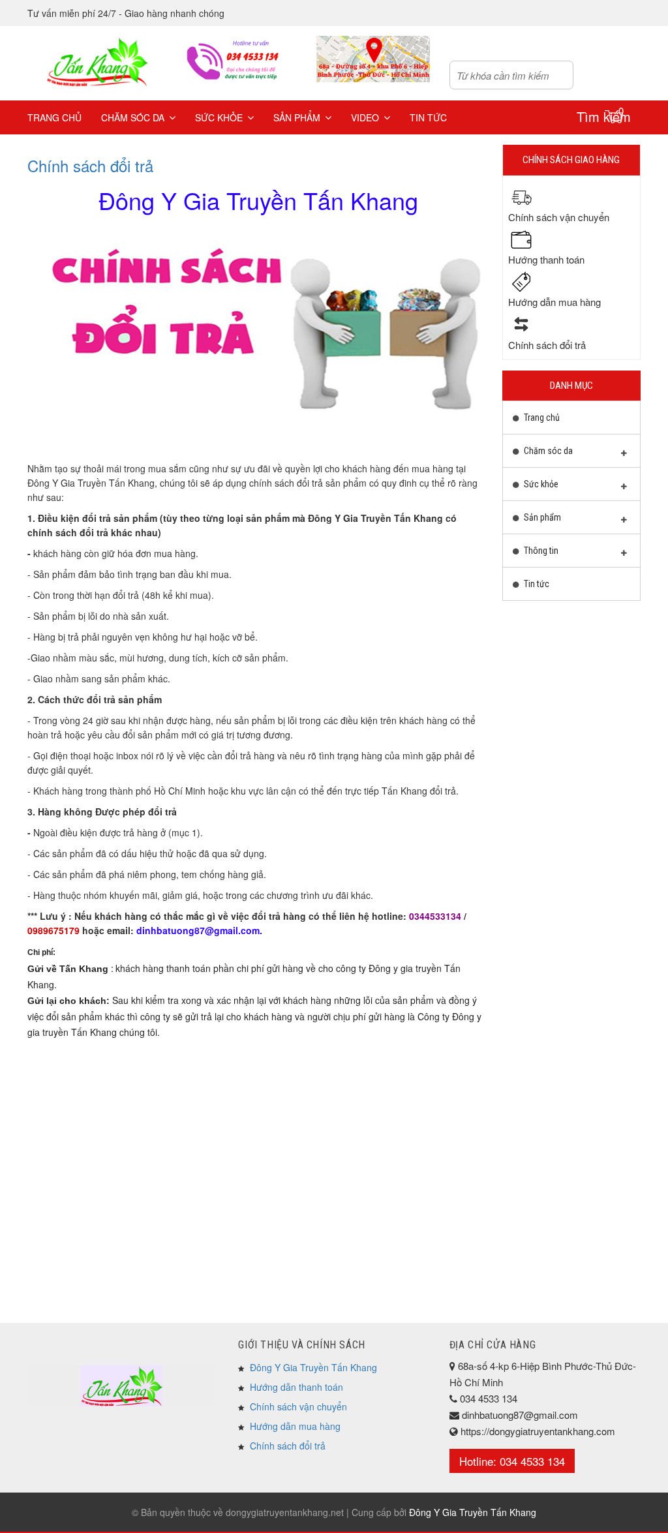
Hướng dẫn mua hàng (295, 1426)
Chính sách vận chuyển (298, 1406)
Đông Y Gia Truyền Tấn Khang (313, 1367)
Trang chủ (54, 117)
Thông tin (540, 550)
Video (365, 117)
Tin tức (428, 117)
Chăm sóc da (132, 117)
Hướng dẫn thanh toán (296, 1386)
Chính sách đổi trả (90, 165)
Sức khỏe (219, 117)
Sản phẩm (296, 117)
